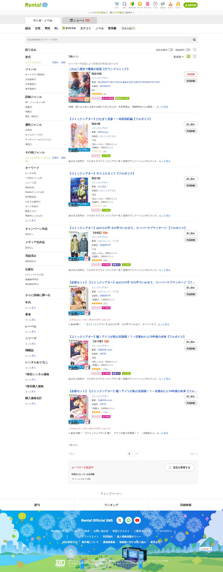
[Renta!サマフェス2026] (44, 5)
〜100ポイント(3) (33, 177)
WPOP (103, 353)
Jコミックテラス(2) (34, 274)
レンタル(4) (30, 172)
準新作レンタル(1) (34, 215)
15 (105, 369)
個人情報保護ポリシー (129, 536)
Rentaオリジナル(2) (34, 191)
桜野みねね (103, 131)
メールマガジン (163, 530)
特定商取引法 (70, 542)
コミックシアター (100, 77)
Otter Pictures (115, 81)
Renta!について (59, 530)
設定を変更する (181, 467)
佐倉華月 (137, 81)
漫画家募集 (109, 542)
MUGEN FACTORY (151, 81)
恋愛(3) (28, 106)
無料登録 (192, 5)
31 (105, 303)
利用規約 (108, 536)
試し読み (191, 124)
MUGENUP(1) (32, 283)
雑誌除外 (179, 50)
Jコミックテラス (108, 136)
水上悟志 (102, 186)
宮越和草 (102, 349)
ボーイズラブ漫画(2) (35, 74)
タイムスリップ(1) (34, 134)
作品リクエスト (121, 530)
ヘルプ (76, 530)
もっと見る (30, 220)
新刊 (37, 505)
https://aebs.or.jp (74, 566)
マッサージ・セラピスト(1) (38, 139)
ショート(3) (30, 182)
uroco (109, 349)
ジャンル (127, 28)
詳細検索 (185, 505)
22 (105, 260)
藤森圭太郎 (127, 81)
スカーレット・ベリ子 (108, 240)
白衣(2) (28, 129)
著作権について (90, 542)
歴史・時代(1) (31, 116)
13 (105, 412)
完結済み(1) (30, 260)
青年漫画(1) (30, 88)
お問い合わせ (101, 530)
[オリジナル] (69, 28)
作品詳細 (191, 80)
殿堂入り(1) (30, 210)
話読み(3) (29, 187)
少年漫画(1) (30, 83)
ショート (81, 20)
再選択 (55, 62)
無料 (190, 74)
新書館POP (105, 244)
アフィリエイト (90, 536)
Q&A (87, 530)
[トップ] (33, 5)
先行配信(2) (30, 196)
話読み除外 (161, 50)
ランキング (111, 505)
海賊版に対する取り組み (132, 542)
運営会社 (155, 542)
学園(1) (28, 111)
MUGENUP (103, 81)
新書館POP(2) (32, 279)
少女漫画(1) (30, 79)
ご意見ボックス (142, 530)
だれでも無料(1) (32, 201)
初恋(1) (28, 144)
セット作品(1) (31, 206)
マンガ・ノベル (42, 20)
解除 (63, 62)
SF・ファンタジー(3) (35, 102)
